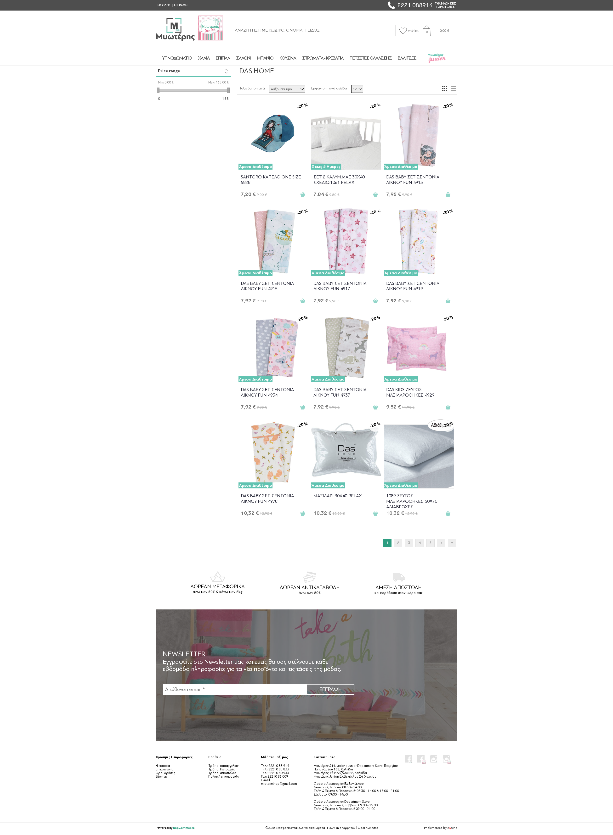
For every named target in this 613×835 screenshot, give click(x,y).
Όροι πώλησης (368, 827)
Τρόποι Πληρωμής (221, 769)
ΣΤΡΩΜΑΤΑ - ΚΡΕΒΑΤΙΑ (322, 58)
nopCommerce (184, 827)
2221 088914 (414, 5)
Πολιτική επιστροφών (223, 776)
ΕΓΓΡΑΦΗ (180, 5)
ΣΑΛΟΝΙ (243, 58)
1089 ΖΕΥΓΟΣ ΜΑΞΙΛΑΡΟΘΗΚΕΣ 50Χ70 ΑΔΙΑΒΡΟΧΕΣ (411, 501)
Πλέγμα (445, 88)
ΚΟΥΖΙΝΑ (287, 58)
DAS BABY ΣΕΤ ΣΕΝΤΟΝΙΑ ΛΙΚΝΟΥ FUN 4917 (340, 286)
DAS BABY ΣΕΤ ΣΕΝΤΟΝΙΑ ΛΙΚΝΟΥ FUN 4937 (340, 392)
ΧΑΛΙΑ (204, 58)
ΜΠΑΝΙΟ (265, 58)
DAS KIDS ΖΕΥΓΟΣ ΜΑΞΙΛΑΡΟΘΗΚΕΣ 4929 (410, 392)
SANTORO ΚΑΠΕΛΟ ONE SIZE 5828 (271, 179)
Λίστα (453, 88)
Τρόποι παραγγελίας (223, 766)
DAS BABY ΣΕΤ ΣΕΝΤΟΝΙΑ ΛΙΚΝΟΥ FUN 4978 (267, 498)
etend (452, 827)
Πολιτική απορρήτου (341, 827)
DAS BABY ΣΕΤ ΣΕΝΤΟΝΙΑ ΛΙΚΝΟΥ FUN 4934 (267, 392)
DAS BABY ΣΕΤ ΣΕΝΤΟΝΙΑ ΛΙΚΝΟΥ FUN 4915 (267, 286)
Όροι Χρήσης (165, 773)
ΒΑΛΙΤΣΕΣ (407, 58)
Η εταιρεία (163, 766)
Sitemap (161, 776)
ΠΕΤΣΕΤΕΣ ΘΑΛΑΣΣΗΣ (371, 58)
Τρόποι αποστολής (222, 773)
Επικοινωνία (164, 769)
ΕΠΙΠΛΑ (223, 58)
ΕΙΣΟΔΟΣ (164, 5)
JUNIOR (436, 58)
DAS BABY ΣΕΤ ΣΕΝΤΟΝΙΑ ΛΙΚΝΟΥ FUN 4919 (412, 286)
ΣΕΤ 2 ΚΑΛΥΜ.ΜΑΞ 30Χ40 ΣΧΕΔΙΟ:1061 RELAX (339, 179)
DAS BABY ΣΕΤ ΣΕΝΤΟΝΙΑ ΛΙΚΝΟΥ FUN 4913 (412, 179)
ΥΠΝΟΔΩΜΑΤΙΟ (177, 58)
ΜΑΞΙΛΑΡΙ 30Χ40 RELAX (337, 495)
